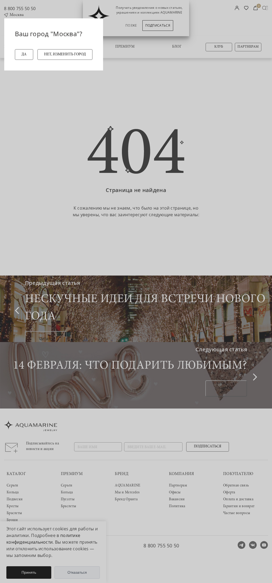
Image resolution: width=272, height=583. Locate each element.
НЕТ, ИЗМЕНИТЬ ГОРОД (65, 54)
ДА (24, 54)
